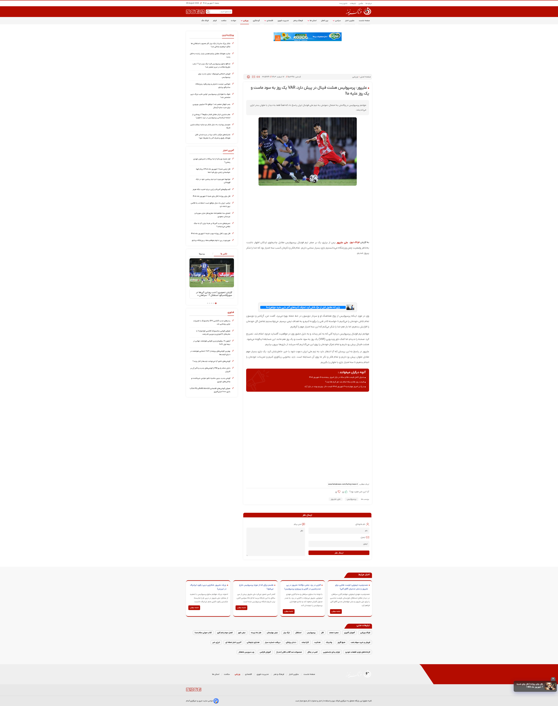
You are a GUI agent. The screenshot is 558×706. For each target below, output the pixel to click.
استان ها (313, 20)
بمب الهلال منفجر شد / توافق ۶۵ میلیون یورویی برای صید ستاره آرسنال (211, 106)
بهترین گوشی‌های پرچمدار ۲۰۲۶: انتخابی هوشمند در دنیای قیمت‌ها (210, 353)
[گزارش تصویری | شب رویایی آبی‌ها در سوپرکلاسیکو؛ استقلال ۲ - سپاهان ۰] (211, 272)
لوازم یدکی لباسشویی (331, 652)
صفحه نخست (364, 20)
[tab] (223, 253)
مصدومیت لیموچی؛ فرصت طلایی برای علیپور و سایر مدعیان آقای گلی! (351, 587)
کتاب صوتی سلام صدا (203, 632)
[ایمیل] (253, 77)
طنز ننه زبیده (256, 632)
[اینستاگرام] (193, 11)
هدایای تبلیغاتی (253, 642)
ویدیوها (202, 254)
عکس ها (224, 254)
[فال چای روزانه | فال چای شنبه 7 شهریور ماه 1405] (550, 686)
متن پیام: (297, 524)
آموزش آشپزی (349, 632)
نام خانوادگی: (360, 524)
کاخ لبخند (305, 642)
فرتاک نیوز (355, 242)
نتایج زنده (343, 3)
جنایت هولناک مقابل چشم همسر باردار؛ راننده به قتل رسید (210, 55)
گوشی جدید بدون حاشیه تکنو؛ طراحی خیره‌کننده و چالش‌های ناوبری (210, 380)
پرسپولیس (351, 499)
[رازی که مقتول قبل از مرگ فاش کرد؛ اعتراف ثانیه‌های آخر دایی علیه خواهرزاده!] (350, 307)
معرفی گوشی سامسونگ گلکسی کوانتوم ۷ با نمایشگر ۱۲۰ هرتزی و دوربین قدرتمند (213, 332)
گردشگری (256, 20)
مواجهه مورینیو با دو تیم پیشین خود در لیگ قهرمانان (213, 181)
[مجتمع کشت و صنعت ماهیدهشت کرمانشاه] (307, 36)
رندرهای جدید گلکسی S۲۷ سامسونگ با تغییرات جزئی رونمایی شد (211, 322)
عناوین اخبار (350, 20)
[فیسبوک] (198, 11)
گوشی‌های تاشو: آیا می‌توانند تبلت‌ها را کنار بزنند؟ (211, 361)
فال (322, 632)
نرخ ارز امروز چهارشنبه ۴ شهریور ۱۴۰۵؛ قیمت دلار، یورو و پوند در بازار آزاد (334, 386)
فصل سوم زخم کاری (225, 632)
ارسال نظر (339, 553)
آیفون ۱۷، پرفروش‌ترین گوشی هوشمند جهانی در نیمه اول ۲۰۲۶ (211, 342)
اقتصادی (269, 20)
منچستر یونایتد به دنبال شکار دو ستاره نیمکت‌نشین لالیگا (210, 126)
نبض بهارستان (272, 632)
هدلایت (317, 642)
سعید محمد (334, 632)
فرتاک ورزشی (365, 632)
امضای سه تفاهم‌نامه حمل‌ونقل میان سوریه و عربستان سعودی (212, 215)
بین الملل (324, 20)
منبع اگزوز (341, 642)
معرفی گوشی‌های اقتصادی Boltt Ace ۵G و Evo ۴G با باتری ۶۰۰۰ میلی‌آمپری (210, 390)
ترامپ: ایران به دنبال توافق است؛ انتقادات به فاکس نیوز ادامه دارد (210, 204)
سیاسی (338, 20)
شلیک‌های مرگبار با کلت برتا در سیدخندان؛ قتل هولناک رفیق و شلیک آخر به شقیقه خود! (212, 136)
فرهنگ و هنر (298, 20)
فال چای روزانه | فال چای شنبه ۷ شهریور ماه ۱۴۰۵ (211, 196)
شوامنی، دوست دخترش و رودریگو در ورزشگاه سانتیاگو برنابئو (212, 85)
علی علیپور (342, 242)
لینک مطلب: (363, 484)
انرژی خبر (216, 642)
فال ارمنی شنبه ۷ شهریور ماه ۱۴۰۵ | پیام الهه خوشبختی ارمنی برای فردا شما (213, 170)
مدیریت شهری (283, 20)
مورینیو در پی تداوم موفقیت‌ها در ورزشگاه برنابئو (211, 240)
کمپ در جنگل (312, 652)
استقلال (298, 632)
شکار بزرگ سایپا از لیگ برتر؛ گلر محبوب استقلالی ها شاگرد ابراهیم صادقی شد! (210, 45)
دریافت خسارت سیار (272, 642)
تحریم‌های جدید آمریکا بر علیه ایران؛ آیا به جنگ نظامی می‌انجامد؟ (212, 225)
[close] (553, 679)
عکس (360, 3)
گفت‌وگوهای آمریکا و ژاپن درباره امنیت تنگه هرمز (211, 189)
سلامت (224, 20)
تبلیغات (353, 3)
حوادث (233, 20)
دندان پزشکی (291, 642)
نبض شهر (241, 632)
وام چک (329, 642)
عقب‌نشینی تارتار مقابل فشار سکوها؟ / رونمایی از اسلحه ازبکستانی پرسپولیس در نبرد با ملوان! (211, 116)
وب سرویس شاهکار (246, 652)
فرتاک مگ (205, 20)
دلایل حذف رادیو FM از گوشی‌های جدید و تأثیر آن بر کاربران (210, 370)
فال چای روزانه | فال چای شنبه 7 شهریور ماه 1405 (530, 685)
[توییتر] (188, 11)
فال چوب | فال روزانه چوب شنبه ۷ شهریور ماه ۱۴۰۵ (210, 233)
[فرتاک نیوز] (358, 15)
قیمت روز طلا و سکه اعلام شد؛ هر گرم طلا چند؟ (344, 382)
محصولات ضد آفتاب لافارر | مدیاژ (289, 652)
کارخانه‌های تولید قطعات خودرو (357, 652)
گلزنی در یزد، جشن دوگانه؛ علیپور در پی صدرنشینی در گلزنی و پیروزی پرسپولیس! (303, 587)
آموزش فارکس (265, 652)
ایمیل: (362, 537)
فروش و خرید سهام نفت (360, 642)
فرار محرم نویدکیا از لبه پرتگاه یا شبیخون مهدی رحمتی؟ (211, 160)
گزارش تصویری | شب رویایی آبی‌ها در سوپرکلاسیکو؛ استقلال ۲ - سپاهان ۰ (214, 294)
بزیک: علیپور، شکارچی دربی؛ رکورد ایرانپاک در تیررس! (208, 587)
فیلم (215, 20)
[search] (208, 11)
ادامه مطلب (335, 611)
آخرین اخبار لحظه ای (233, 642)
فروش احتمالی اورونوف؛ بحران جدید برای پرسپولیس (214, 75)
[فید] (202, 11)
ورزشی (245, 20)
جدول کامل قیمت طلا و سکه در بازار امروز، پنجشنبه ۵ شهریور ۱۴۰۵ (336, 377)
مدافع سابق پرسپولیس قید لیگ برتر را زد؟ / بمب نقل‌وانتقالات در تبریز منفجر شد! (211, 65)
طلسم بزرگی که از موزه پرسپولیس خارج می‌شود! (256, 587)
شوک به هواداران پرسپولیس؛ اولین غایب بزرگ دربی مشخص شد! (210, 96)
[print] (248, 77)
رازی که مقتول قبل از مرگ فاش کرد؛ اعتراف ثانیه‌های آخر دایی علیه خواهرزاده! (303, 307)
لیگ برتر (286, 632)
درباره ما (369, 3)
